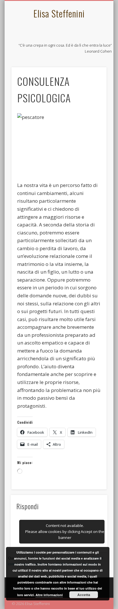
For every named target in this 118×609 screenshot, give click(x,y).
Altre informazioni (49, 595)
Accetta (83, 594)
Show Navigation (92, 51)
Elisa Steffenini (59, 13)
